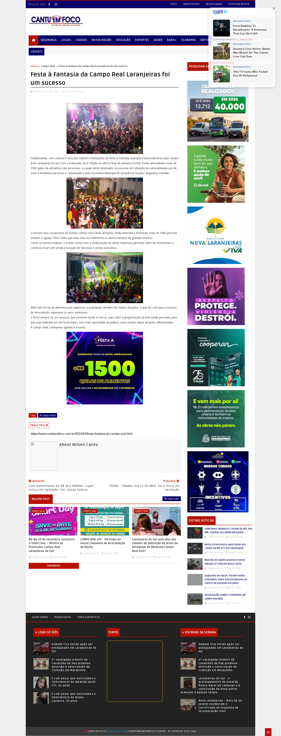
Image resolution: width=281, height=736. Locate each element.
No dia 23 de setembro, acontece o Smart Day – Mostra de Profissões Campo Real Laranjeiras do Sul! (51, 545)
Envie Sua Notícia (238, 4)
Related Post (41, 499)
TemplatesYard (116, 731)
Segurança (49, 40)
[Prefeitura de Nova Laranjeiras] (216, 235)
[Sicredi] (216, 174)
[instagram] (56, 4)
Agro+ (172, 40)
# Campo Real (48, 415)
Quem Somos (191, 4)
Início (173, 4)
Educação (123, 40)
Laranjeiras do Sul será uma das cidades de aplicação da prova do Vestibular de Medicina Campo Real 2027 (155, 545)
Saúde (158, 40)
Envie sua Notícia (88, 617)
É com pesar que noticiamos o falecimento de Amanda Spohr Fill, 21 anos (74, 682)
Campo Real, (76, 91)
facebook (53, 565)
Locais (66, 40)
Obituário (207, 40)
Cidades (81, 40)
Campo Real (48, 66)
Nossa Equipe (214, 4)
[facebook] (49, 4)
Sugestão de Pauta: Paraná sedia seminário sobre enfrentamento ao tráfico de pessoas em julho (226, 579)
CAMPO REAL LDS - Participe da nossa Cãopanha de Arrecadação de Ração (102, 543)
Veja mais (173, 498)
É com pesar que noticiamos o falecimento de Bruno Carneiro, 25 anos (74, 697)
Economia (188, 40)
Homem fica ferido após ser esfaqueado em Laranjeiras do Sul (74, 648)
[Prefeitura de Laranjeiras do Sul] (218, 111)
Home (34, 66)
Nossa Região (102, 40)
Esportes (142, 40)
